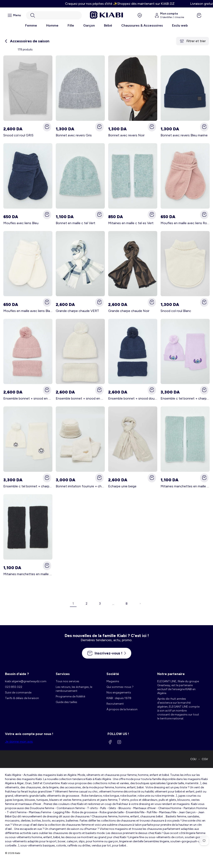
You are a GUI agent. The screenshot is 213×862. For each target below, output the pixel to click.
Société (112, 674)
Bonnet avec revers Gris (74, 135)
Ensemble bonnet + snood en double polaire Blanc (80, 398)
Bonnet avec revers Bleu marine (184, 135)
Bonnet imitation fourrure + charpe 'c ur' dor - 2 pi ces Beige (80, 486)
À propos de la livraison (121, 709)
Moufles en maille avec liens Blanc (27, 311)
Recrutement (115, 703)
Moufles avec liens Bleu (20, 223)
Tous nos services (67, 681)
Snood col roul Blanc (176, 311)
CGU (193, 759)
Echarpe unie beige (122, 486)
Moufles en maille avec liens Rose (185, 223)
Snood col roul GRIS (18, 135)
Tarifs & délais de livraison (22, 698)
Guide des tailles (66, 702)
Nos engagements (118, 692)
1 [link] (73, 603)
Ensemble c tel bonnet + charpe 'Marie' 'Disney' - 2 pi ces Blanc (27, 486)
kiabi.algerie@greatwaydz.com (25, 681)
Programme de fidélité (70, 696)
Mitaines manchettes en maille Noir (27, 574)
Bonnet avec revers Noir (126, 135)
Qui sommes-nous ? (120, 687)
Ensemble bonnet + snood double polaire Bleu (132, 398)
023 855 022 (13, 687)
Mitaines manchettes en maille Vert (185, 486)
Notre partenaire (171, 674)
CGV (205, 759)
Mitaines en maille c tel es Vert (131, 223)
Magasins (112, 681)
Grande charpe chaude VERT (77, 311)
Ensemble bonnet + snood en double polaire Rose (27, 398)
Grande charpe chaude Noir (128, 311)
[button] (54, 15)
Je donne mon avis (19, 741)
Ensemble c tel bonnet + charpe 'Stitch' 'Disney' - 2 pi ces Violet (185, 398)
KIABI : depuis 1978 (118, 698)
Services (63, 674)
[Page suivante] (140, 604)
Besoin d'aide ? (17, 674)
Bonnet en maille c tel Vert (75, 223)
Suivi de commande (18, 692)
